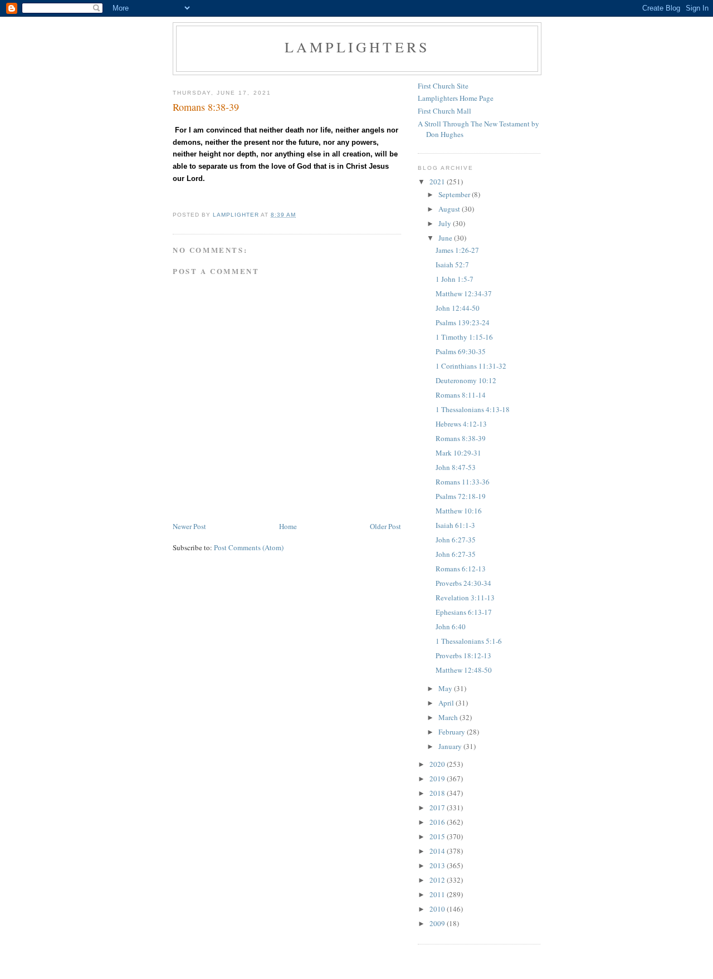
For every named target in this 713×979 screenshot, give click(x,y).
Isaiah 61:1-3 (455, 525)
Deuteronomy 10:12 (466, 380)
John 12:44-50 (458, 308)
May (446, 688)
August (450, 209)
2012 (438, 880)
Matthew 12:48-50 (464, 670)
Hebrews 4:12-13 (461, 424)
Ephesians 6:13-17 (464, 612)
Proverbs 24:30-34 (463, 583)
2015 (438, 836)
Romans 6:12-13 (461, 569)
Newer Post (189, 526)
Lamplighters (357, 46)
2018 (438, 793)
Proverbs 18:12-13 (463, 655)
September (455, 194)
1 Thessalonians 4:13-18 (473, 409)
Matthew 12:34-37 (464, 293)
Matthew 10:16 (459, 511)
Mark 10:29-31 (458, 453)
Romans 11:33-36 (463, 482)
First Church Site (443, 86)
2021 (438, 182)
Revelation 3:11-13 (465, 598)
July (445, 223)
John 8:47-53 (456, 467)
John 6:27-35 (456, 540)
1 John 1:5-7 (454, 279)
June (446, 238)
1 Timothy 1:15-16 (464, 337)
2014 (438, 851)
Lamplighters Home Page (456, 98)
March (449, 717)
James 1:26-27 (457, 250)
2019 (438, 779)
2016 (438, 822)
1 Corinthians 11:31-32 (471, 366)
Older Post (385, 526)
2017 (438, 807)
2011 (438, 894)
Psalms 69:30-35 (461, 351)
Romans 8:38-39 (461, 438)
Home (288, 526)
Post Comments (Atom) (249, 547)
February (452, 732)
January (450, 746)
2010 (438, 909)
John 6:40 (451, 626)
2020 (438, 764)
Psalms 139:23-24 (463, 322)
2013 (438, 865)
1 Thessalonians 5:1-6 (469, 641)
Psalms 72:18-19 (461, 496)
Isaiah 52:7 (452, 265)
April (447, 703)
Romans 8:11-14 (461, 395)
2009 (438, 923)
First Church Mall (444, 111)
